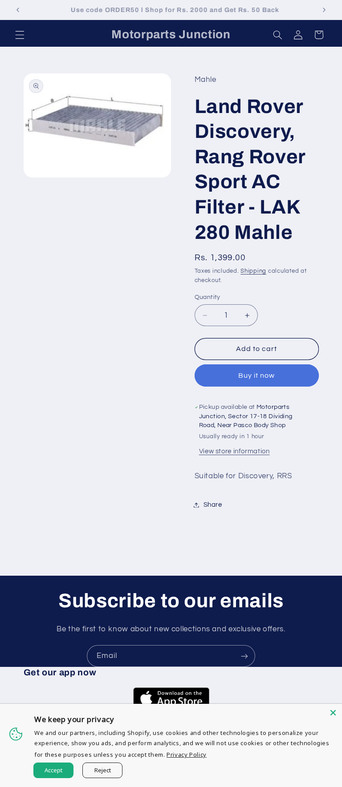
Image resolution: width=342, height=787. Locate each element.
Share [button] (213, 504)
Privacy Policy (187, 755)
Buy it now (256, 375)
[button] (19, 34)
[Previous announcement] (18, 10)
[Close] (333, 712)
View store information (234, 451)
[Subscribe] (244, 656)
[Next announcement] (324, 10)
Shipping (253, 271)
